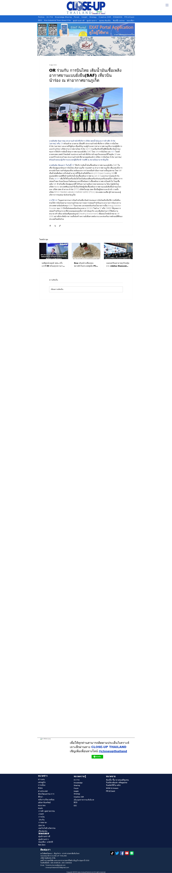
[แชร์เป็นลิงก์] (60, 226)
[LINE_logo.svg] (132, 853)
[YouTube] (127, 853)
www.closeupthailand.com (86, 872)
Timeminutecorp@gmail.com (55, 865)
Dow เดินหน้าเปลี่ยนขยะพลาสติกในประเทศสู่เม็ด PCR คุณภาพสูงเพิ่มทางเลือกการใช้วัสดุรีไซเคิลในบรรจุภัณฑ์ (86, 264)
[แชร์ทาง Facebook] (50, 226)
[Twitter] (117, 853)
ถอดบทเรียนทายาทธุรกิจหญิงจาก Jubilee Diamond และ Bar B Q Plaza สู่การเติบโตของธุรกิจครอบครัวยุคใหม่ (117, 264)
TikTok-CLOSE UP (43, 833)
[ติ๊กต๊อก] (112, 853)
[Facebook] (122, 853)
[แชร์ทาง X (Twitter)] (55, 226)
